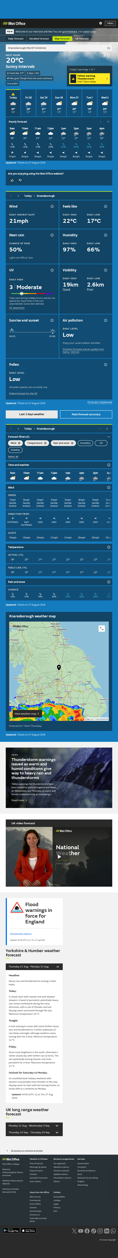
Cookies (57, 1200)
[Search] (107, 47)
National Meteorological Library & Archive (12, 1172)
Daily (16, 38)
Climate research (61, 1170)
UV (101, 443)
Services (81, 1159)
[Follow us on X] (74, 1230)
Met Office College (10, 1164)
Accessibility (59, 1197)
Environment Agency (21, 933)
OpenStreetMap (102, 719)
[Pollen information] (105, 364)
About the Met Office (39, 1192)
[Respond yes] (12, 180)
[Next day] (18, 196)
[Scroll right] (108, 122)
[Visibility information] (105, 270)
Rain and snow (60, 443)
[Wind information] (108, 487)
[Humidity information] (105, 235)
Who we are (35, 1197)
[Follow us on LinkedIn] (106, 1230)
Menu (110, 23)
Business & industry (86, 1170)
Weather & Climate (38, 1159)
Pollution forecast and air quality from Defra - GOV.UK (83, 351)
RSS (55, 1211)
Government (83, 1163)
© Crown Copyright (108, 1240)
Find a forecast (36, 1163)
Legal (56, 1204)
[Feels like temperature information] (105, 206)
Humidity (85, 443)
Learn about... (36, 1181)
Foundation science (62, 1178)
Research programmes (64, 1159)
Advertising (82, 1185)
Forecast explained (99, 402)
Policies (57, 1192)
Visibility (15, 449)
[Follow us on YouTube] (80, 1230)
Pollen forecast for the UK (23, 393)
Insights (81, 1181)
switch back (89, 31)
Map (62, 38)
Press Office (35, 1204)
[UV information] (51, 270)
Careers (33, 1207)
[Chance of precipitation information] (51, 235)
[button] (59, 668)
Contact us (35, 1215)
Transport (81, 1167)
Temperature (33, 443)
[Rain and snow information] (108, 581)
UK (82, 38)
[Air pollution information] (105, 320)
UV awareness (17, 307)
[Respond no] (20, 180)
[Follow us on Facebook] (87, 1230)
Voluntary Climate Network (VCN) (10, 1190)
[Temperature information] (108, 547)
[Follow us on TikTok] (93, 1230)
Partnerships (35, 1211)
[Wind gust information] (51, 206)
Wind (12, 443)
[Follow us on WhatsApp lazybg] (113, 1230)
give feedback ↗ (71, 31)
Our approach (60, 1163)
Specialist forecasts (39, 1178)
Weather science (61, 1167)
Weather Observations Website (12, 1182)
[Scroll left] (101, 122)
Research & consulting (87, 1178)
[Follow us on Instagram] (100, 1230)
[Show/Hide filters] (109, 437)
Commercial (35, 1200)
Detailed (39, 38)
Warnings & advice (38, 1167)
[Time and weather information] (108, 464)
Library (57, 1181)
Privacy (57, 1207)
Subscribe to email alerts (38, 1220)
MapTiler (89, 719)
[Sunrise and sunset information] (51, 320)
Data (79, 1174)
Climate (33, 1174)
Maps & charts (36, 1170)
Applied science (61, 1174)
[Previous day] (11, 196)
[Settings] (100, 23)
